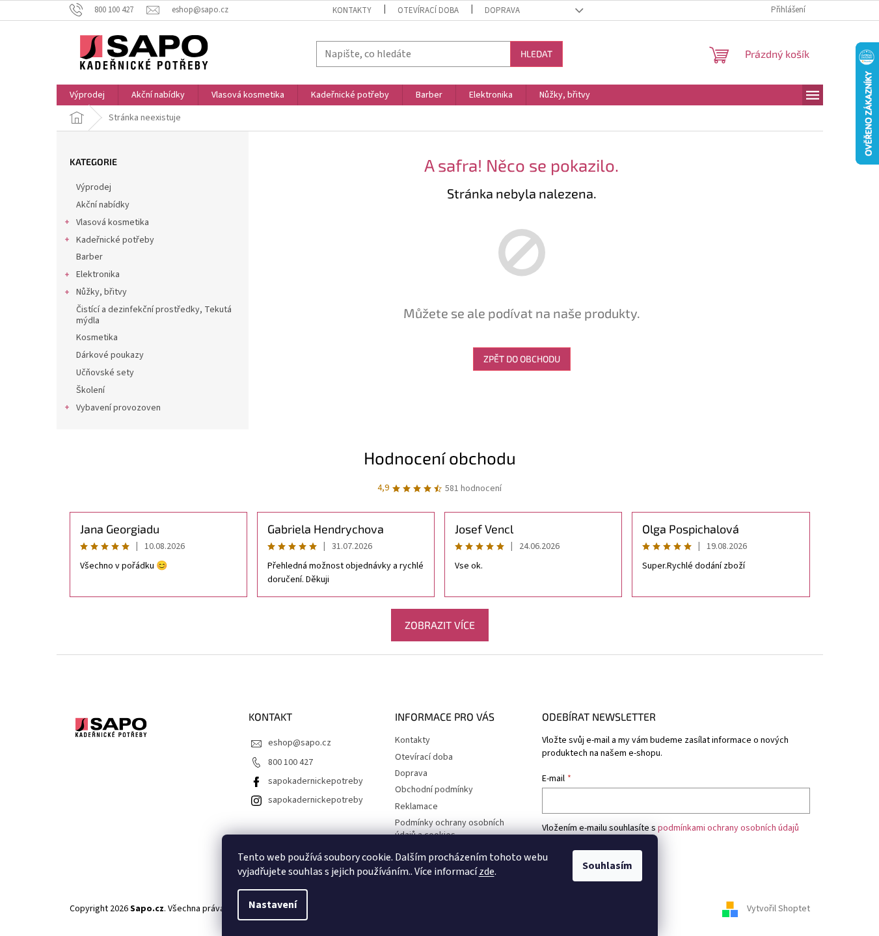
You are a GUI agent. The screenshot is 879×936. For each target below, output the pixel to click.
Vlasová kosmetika (112, 222)
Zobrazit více (440, 625)
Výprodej (93, 187)
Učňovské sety (105, 372)
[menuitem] (87, 95)
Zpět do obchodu (521, 358)
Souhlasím (607, 866)
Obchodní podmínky (434, 789)
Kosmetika (97, 337)
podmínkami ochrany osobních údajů (728, 828)
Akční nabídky (102, 204)
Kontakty (352, 10)
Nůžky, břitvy (101, 292)
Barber (89, 256)
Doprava (502, 10)
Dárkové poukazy (110, 355)
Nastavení (273, 905)
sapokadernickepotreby (315, 781)
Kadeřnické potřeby (115, 240)
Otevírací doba (428, 10)
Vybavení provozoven (118, 407)
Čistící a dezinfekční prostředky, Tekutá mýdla (154, 315)
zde (486, 871)
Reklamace (416, 806)
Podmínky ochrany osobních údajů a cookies (449, 829)
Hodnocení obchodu (440, 458)
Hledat (536, 53)
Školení (90, 390)
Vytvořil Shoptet (778, 908)
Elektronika (98, 274)
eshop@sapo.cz (299, 742)
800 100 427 (290, 762)
